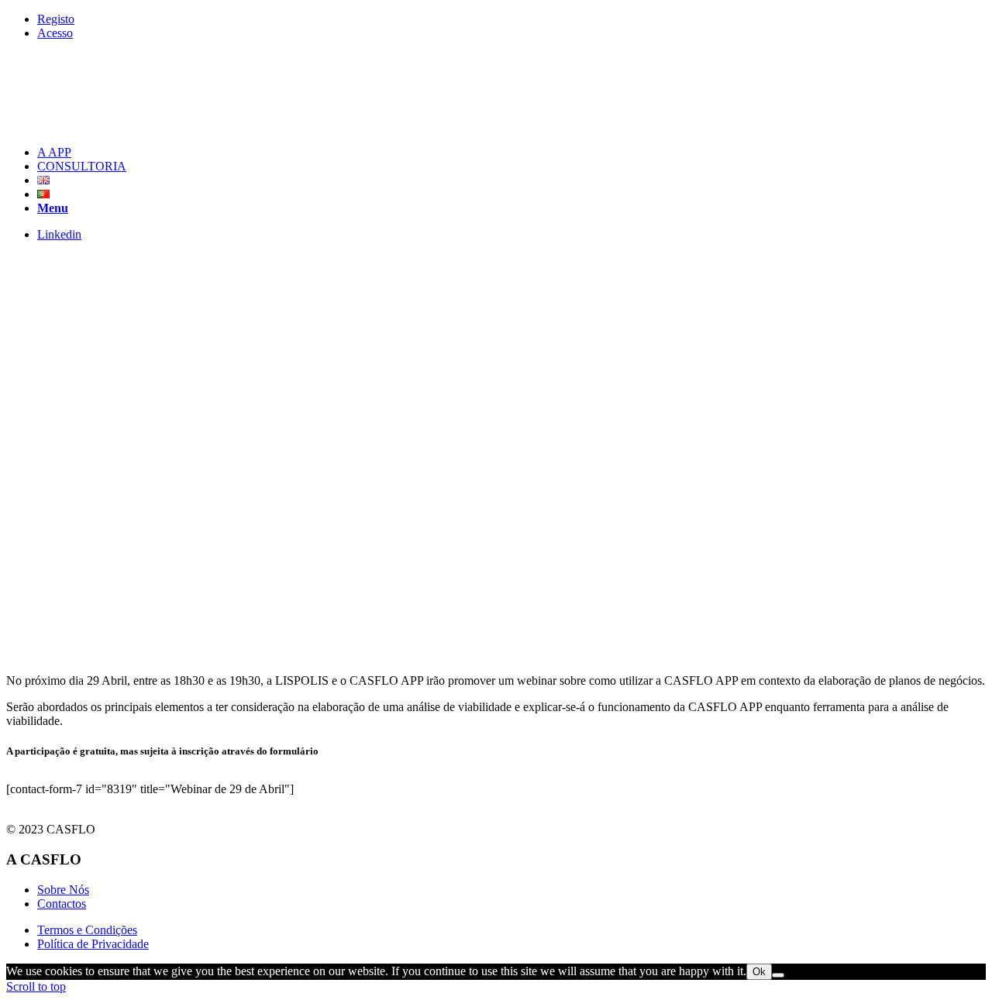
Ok (759, 972)
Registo (55, 19)
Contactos (61, 903)
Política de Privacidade (93, 943)
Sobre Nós (63, 889)
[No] (778, 975)
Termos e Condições (87, 929)
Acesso (55, 33)
